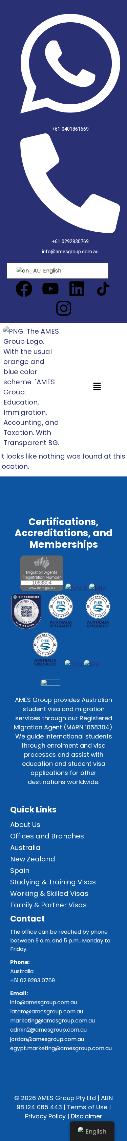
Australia (25, 847)
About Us (25, 824)
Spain (19, 870)
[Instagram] (63, 308)
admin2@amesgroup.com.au (48, 1030)
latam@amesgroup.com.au (46, 1011)
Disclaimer (86, 1116)
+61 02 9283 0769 (32, 980)
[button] (97, 387)
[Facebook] (24, 288)
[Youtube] (50, 288)
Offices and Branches (47, 836)
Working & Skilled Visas (49, 893)
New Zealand (32, 859)
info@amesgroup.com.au (43, 1002)
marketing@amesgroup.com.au (52, 1021)
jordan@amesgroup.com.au (47, 1039)
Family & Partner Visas (48, 905)
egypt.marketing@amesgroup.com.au (61, 1048)
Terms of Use (87, 1107)
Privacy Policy (45, 1116)
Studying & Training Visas (53, 882)
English (51, 271)
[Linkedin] (76, 288)
